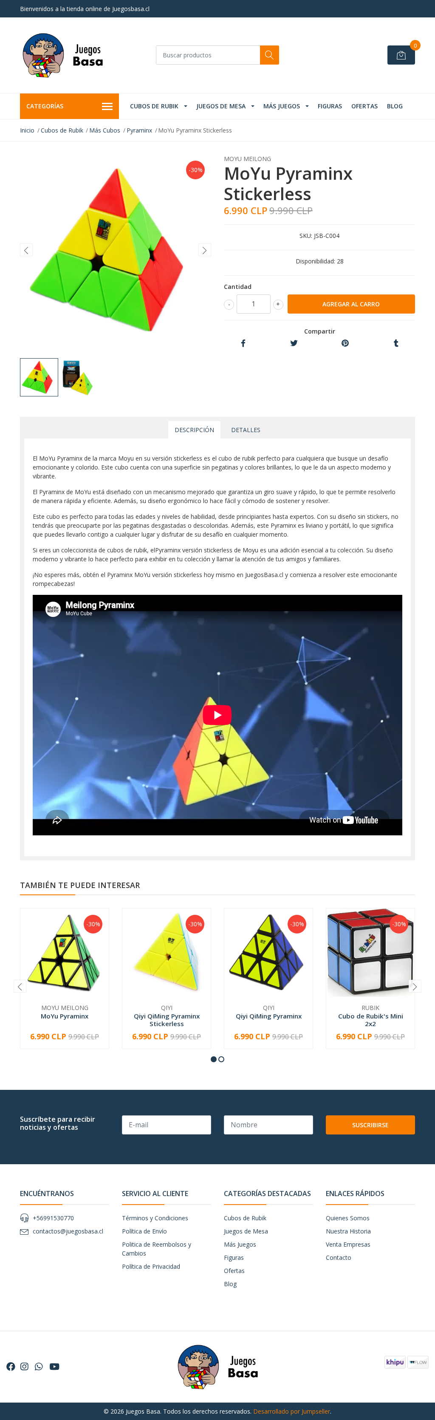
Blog (395, 106)
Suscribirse (370, 1125)
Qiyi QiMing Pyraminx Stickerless (167, 1020)
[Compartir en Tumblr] (396, 343)
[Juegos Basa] (62, 55)
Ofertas (364, 106)
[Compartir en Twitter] (294, 343)
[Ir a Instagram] (24, 1366)
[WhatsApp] (38, 1366)
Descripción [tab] (194, 430)
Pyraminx (139, 130)
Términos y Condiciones (155, 1218)
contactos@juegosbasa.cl (68, 1231)
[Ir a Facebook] (10, 1366)
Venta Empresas (348, 1244)
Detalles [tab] (245, 430)
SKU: (305, 236)
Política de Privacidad (151, 1266)
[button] (214, 1059)
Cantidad (237, 287)
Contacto (338, 1257)
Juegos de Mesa (221, 106)
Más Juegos (281, 106)
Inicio (27, 130)
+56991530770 (53, 1218)
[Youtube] (54, 1366)
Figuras (330, 106)
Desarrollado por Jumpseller (291, 1411)
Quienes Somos (348, 1218)
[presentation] (26, 249)
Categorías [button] (44, 106)
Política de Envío (144, 1231)
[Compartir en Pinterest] (345, 343)
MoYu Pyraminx (64, 1016)
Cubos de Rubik (154, 106)
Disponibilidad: (315, 261)
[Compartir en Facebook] (243, 343)
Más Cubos (104, 130)
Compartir (319, 331)
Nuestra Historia (348, 1231)
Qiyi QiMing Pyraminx (269, 1016)
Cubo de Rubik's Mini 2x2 (370, 1020)
